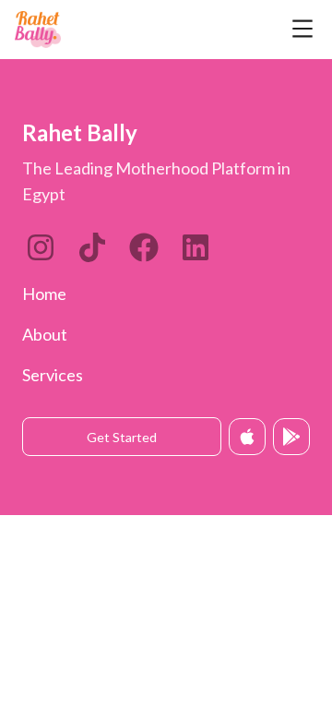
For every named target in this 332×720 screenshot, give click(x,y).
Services (52, 375)
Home (44, 293)
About (44, 334)
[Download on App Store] (247, 436)
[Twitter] (143, 247)
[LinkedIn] (92, 247)
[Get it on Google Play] (291, 436)
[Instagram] (40, 247)
